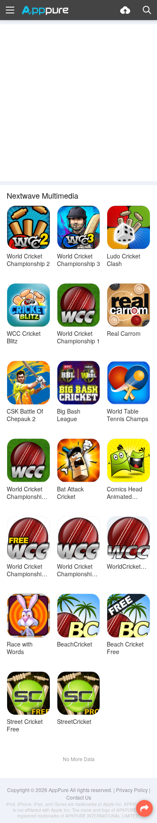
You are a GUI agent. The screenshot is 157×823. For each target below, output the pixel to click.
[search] (147, 10)
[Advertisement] (78, 102)
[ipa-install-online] (125, 10)
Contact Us (78, 797)
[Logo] (45, 10)
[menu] (10, 10)
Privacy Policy (132, 789)
